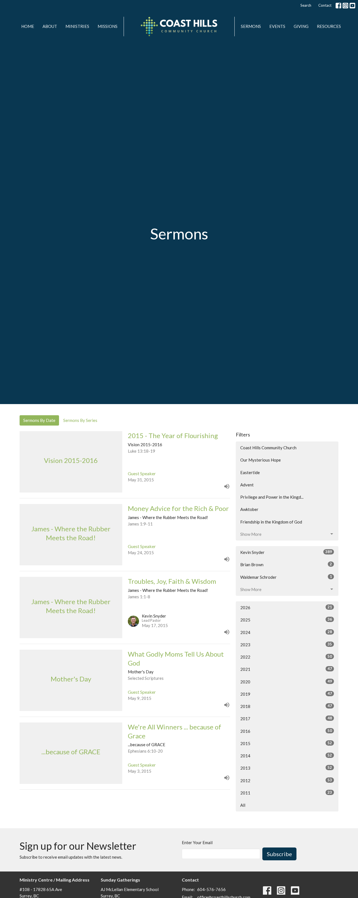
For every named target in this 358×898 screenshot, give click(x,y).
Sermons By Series (80, 420)
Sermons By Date (39, 420)
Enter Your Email (197, 842)
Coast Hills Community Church (268, 447)
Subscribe (279, 854)
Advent (247, 484)
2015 (286, 743)
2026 (286, 607)
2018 (286, 706)
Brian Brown (286, 564)
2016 (286, 731)
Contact (324, 5)
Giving (301, 26)
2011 (286, 792)
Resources (329, 26)
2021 (286, 669)
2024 (286, 632)
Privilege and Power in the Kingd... (271, 497)
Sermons (251, 26)
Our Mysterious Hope (260, 459)
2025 (286, 619)
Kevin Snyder (286, 552)
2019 (286, 694)
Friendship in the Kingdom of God (271, 521)
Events (277, 26)
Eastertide (250, 472)
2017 (286, 718)
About (50, 26)
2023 (286, 644)
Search (305, 5)
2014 (286, 755)
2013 (286, 767)
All (242, 805)
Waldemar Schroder (286, 577)
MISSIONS (107, 26)
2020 (286, 681)
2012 (286, 780)
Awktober (249, 509)
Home (27, 26)
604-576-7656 (211, 889)
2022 (286, 656)
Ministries (77, 26)
